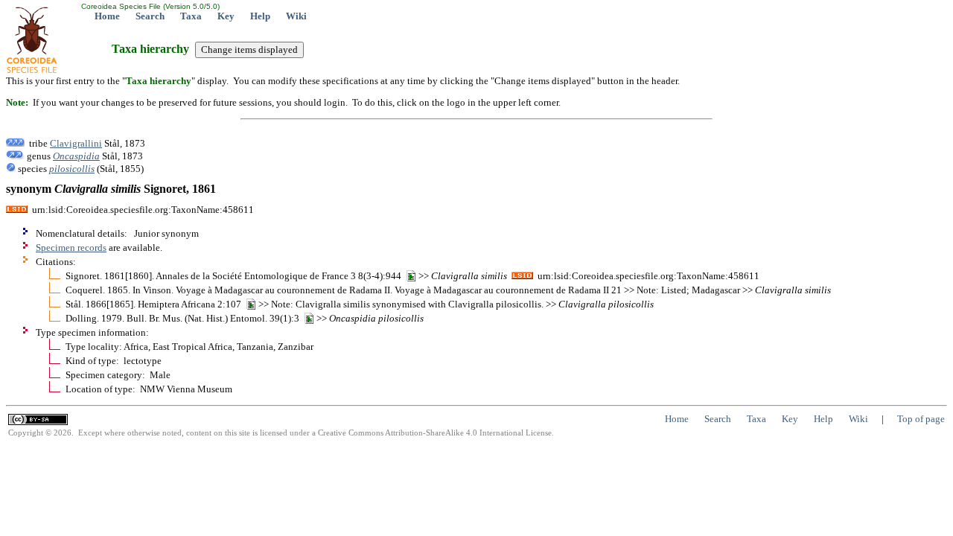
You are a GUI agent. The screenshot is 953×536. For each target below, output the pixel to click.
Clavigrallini (76, 143)
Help (260, 16)
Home (107, 16)
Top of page (921, 418)
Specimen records (71, 247)
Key (226, 16)
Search (150, 16)
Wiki (296, 16)
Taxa (191, 16)
